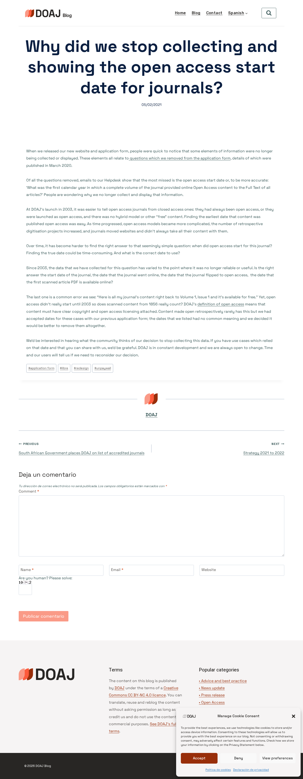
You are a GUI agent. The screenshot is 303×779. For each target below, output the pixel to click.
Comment (29, 491)
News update (213, 687)
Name (27, 569)
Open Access (213, 702)
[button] (293, 716)
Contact (214, 13)
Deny (238, 758)
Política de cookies (218, 770)
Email (117, 569)
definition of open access (220, 304)
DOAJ (151, 415)
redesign (81, 368)
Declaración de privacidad (251, 770)
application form (41, 368)
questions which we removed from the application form (180, 158)
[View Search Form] (269, 13)
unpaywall (102, 368)
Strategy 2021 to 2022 (263, 448)
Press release (213, 695)
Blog (196, 13)
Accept (199, 758)
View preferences (277, 758)
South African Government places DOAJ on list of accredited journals (81, 448)
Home (180, 13)
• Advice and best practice (223, 680)
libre (64, 368)
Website (208, 569)
